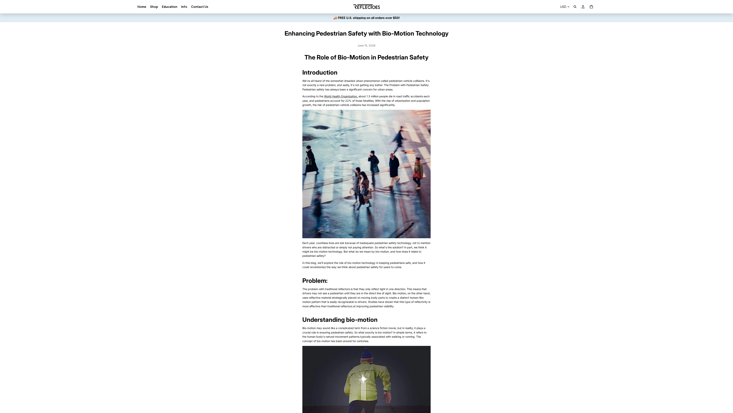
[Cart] (591, 6)
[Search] (575, 6)
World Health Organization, (341, 96)
